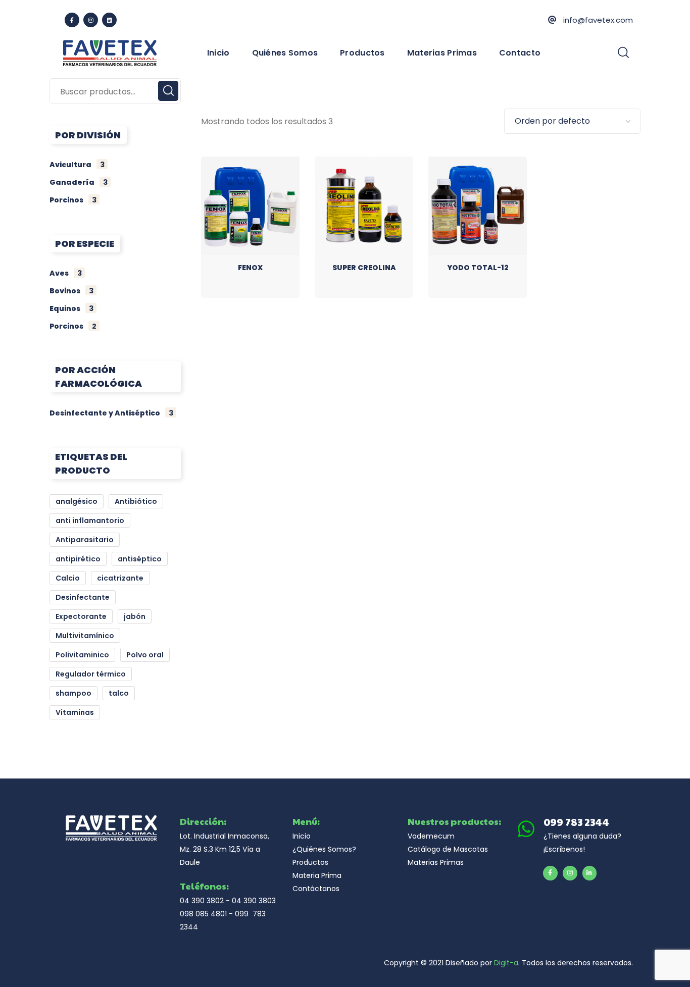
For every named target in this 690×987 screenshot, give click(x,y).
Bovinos (71, 291)
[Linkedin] (109, 20)
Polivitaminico (82, 655)
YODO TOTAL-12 (478, 268)
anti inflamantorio (90, 520)
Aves (66, 273)
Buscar (168, 91)
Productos (310, 862)
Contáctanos (315, 889)
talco (119, 693)
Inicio (301, 836)
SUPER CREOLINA (364, 268)
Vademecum (431, 836)
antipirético (78, 559)
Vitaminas (75, 712)
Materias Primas (436, 862)
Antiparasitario (85, 540)
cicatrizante (120, 578)
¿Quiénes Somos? (324, 849)
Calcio (68, 578)
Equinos (71, 308)
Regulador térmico (91, 674)
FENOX (250, 268)
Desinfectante (83, 597)
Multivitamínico (85, 636)
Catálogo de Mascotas (448, 849)
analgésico (76, 501)
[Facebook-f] (550, 873)
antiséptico (140, 559)
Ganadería (79, 182)
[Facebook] (72, 20)
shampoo (73, 693)
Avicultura (77, 165)
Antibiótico (136, 501)
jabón (134, 616)
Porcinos (73, 200)
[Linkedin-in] (589, 873)
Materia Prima (316, 875)
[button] (623, 53)
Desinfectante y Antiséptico (111, 413)
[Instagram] (90, 20)
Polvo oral (145, 655)
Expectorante (81, 616)
